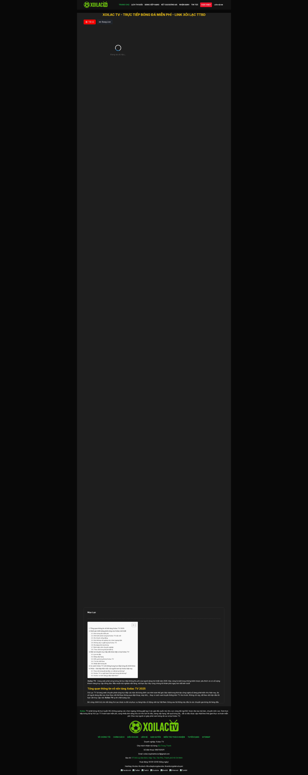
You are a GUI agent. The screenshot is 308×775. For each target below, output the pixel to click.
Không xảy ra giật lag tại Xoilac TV (105, 643)
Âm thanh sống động (101, 638)
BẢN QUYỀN (156, 737)
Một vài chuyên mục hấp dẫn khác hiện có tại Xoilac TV (109, 652)
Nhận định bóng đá (100, 663)
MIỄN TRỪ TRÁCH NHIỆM (174, 737)
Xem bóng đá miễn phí (101, 633)
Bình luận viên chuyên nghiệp (103, 647)
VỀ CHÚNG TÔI (104, 737)
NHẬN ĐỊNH (184, 5)
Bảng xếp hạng (99, 657)
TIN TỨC (194, 5)
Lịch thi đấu (97, 654)
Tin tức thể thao (99, 661)
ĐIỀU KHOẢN (132, 737)
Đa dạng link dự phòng (101, 645)
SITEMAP (206, 737)
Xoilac (90, 681)
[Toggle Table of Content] (132, 625)
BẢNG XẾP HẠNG (152, 5)
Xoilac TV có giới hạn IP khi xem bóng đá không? (110, 673)
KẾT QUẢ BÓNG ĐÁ (169, 5)
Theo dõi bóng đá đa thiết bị (103, 649)
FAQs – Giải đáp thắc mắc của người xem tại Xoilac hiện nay (111, 668)
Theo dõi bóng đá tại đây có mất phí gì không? (109, 671)
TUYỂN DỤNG (193, 737)
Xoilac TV (109, 698)
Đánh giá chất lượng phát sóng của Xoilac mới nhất (108, 631)
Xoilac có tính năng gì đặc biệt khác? (106, 675)
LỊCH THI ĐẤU (137, 5)
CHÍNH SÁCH (118, 737)
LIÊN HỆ (144, 737)
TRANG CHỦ (124, 5)
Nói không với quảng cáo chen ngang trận (108, 640)
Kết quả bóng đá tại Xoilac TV (104, 659)
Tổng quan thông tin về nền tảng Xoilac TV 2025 (107, 628)
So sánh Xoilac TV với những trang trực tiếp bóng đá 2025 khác (112, 666)
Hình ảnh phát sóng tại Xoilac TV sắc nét (107, 636)
